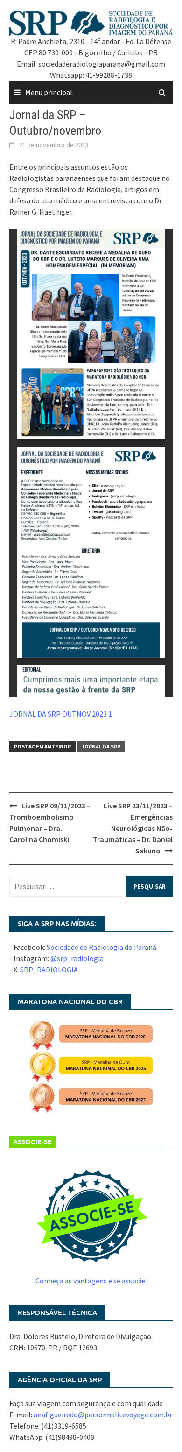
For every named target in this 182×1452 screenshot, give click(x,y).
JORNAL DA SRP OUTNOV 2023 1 (60, 714)
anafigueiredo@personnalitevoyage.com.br (103, 1414)
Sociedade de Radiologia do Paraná (101, 947)
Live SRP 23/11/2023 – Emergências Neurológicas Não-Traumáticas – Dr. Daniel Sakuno (133, 828)
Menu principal (48, 92)
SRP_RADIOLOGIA (49, 969)
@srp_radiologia (77, 958)
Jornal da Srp (101, 746)
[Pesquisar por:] (91, 886)
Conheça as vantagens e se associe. (91, 1280)
